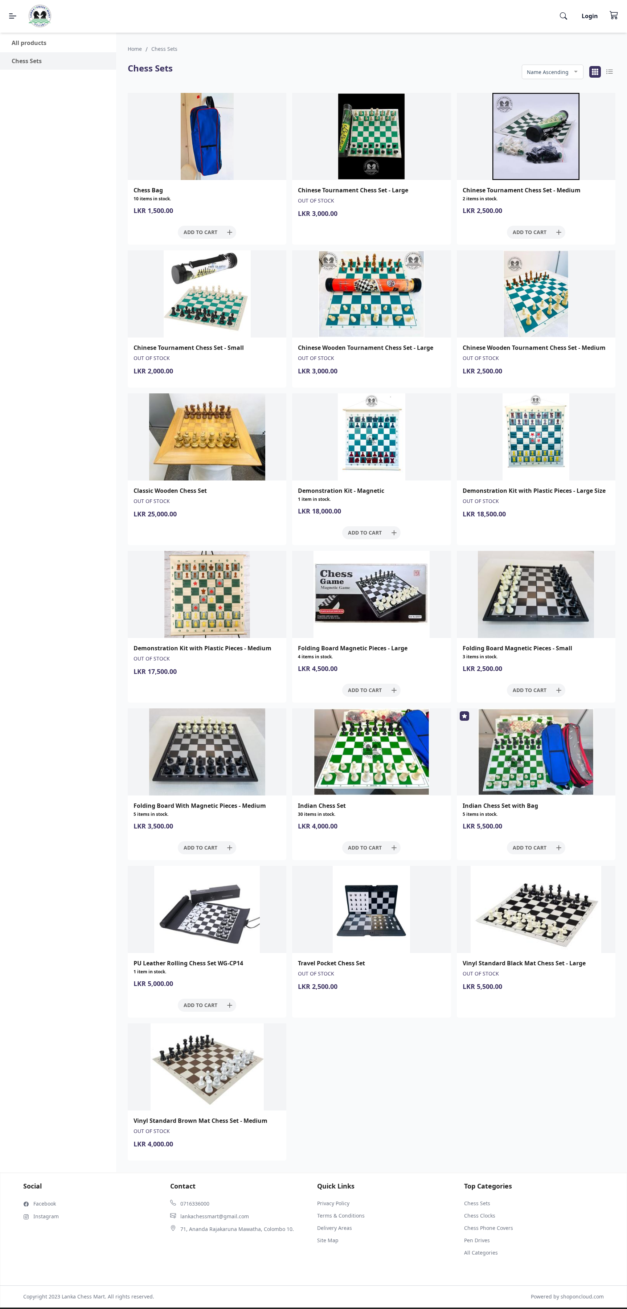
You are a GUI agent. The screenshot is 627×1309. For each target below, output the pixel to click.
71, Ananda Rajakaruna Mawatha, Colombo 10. (237, 1229)
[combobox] (552, 72)
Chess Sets (477, 1203)
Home (135, 48)
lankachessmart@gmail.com (214, 1216)
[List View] (609, 72)
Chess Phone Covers (488, 1227)
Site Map (328, 1240)
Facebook (44, 1203)
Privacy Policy (333, 1203)
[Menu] (13, 16)
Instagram (46, 1216)
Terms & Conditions (341, 1215)
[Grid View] (595, 72)
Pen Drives (477, 1240)
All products (29, 43)
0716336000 (194, 1203)
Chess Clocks (479, 1215)
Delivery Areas (334, 1227)
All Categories (481, 1252)
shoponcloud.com (582, 1296)
